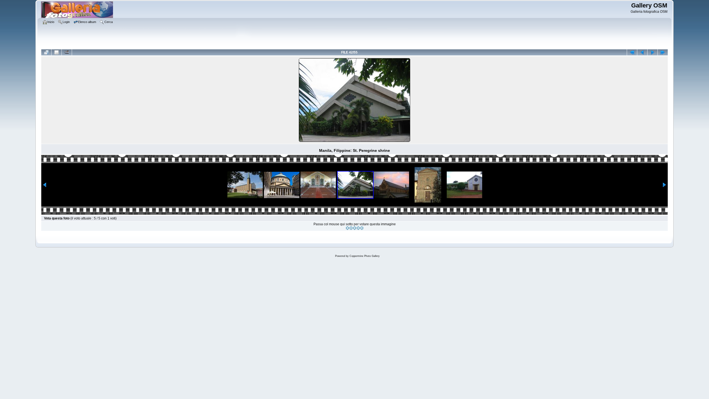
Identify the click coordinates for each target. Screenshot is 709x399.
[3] (354, 228)
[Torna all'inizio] (632, 52)
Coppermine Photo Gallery (365, 256)
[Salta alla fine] (663, 52)
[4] (358, 228)
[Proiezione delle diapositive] (67, 52)
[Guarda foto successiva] (652, 52)
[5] (362, 228)
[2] (351, 228)
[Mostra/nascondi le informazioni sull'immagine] (56, 52)
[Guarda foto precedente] (642, 52)
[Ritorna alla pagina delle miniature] (46, 52)
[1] (347, 228)
